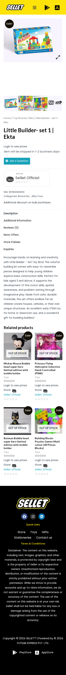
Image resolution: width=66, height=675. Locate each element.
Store (21, 532)
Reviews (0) (11, 227)
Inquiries (9, 249)
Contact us (44, 537)
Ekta (31, 118)
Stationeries (22, 537)
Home (7, 118)
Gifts (45, 532)
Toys (40, 196)
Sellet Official (27, 178)
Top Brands (20, 118)
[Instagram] (33, 516)
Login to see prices (15, 146)
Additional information (17, 220)
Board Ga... (24, 196)
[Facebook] (24, 516)
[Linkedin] (41, 516)
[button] (34, 8)
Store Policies (12, 242)
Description (11, 213)
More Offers (11, 235)
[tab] (33, 213)
